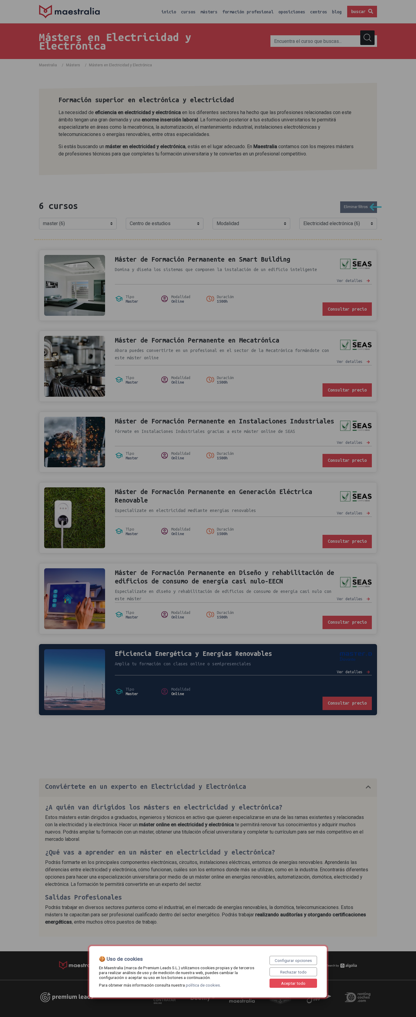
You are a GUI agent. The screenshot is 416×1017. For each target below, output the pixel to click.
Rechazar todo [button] (293, 972)
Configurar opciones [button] (293, 960)
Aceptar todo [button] (293, 983)
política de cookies (203, 985)
